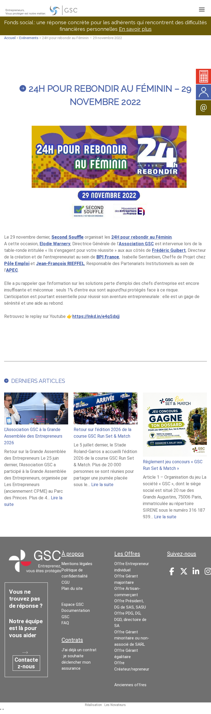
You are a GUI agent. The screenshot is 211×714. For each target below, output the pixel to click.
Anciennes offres (130, 684)
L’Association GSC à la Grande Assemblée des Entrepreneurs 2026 (33, 436)
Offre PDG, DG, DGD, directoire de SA (130, 619)
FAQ (65, 622)
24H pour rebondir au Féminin (141, 237)
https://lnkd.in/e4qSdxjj (96, 316)
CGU (66, 582)
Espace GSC (73, 604)
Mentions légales (77, 563)
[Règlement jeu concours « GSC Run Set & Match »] (175, 425)
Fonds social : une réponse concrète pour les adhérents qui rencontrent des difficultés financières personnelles (105, 26)
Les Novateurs (115, 705)
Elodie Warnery (55, 243)
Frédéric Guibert (169, 250)
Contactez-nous (26, 663)
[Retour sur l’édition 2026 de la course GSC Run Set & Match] (105, 409)
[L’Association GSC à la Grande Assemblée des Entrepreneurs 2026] (36, 409)
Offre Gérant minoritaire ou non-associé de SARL (131, 638)
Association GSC (136, 243)
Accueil (10, 38)
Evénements (28, 38)
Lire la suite (102, 484)
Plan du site (72, 588)
